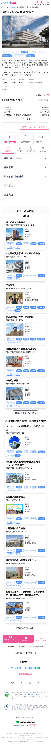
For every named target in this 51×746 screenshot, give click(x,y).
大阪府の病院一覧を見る (25, 412)
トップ (3, 7)
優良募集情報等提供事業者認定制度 (29, 695)
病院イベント (41, 142)
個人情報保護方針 (36, 646)
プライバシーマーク (20, 707)
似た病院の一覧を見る (25, 627)
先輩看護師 (25, 142)
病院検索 (12, 7)
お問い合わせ (31, 653)
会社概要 (11, 646)
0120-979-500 (27, 722)
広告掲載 (18, 653)
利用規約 (22, 646)
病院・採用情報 (10, 142)
